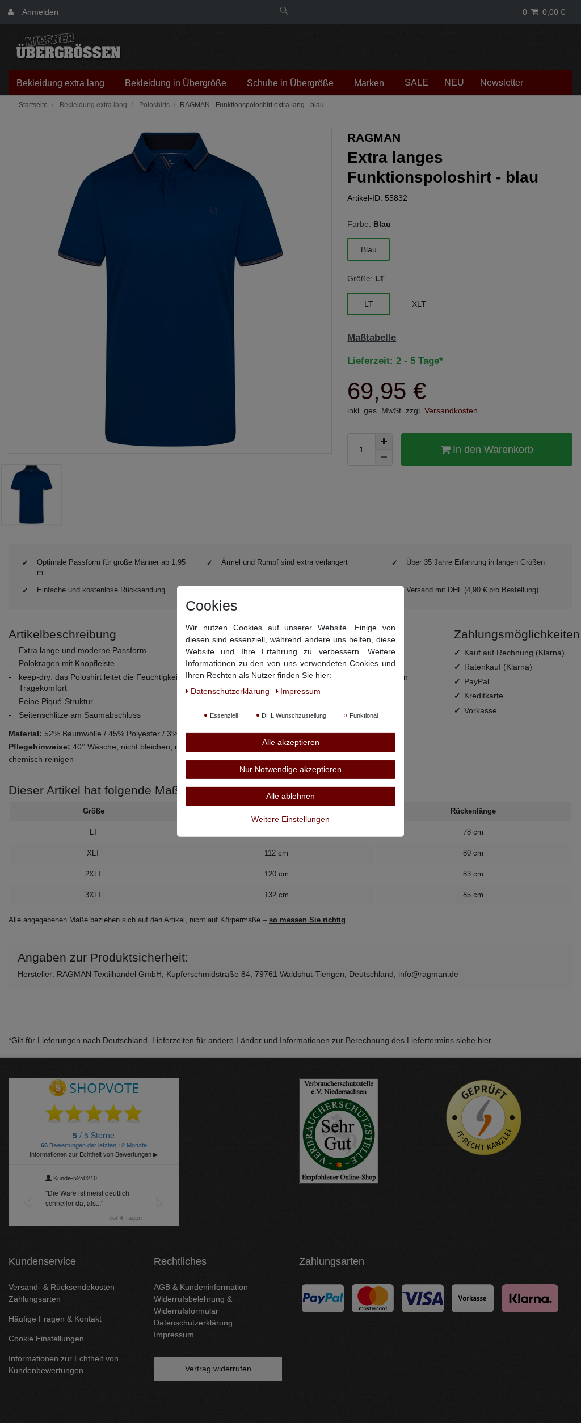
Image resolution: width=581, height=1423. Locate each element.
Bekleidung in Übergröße (175, 83)
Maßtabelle (371, 337)
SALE (416, 82)
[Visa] (423, 1297)
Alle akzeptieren (290, 742)
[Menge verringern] (383, 457)
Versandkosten (451, 410)
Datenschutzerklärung (193, 1322)
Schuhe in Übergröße (290, 83)
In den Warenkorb (491, 449)
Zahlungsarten (35, 1298)
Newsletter (501, 82)
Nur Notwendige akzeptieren (290, 768)
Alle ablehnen (290, 796)
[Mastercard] (373, 1297)
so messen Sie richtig (307, 920)
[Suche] (284, 12)
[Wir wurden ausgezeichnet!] (338, 1130)
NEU (454, 82)
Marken (369, 83)
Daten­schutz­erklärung (231, 691)
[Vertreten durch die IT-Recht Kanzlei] (484, 1117)
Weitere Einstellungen (290, 818)
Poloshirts (153, 105)
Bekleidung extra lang (60, 83)
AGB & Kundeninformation (201, 1286)
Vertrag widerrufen (218, 1368)
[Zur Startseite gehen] (32, 105)
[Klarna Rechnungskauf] (530, 1297)
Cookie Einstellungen (46, 1338)
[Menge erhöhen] (383, 442)
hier (484, 1040)
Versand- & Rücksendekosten (62, 1286)
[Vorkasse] (472, 1297)
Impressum (174, 1334)
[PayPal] (323, 1297)
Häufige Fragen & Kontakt (55, 1318)
